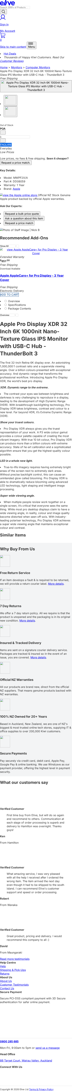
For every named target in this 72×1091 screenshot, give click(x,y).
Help (3, 966)
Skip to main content (13, 46)
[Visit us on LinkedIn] (36, 1080)
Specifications (16, 304)
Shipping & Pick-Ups (13, 970)
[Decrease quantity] (3, 132)
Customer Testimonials (14, 984)
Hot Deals (10, 53)
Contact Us (7, 988)
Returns (4, 973)
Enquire (6, 144)
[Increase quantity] (3, 141)
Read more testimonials (14, 959)
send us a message (47, 1047)
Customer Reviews (11, 61)
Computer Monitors (38, 67)
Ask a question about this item (24, 218)
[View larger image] (36, 86)
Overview (13, 301)
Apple (16, 188)
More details (56, 583)
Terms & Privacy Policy (41, 1089)
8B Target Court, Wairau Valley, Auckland (26, 1060)
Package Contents (19, 308)
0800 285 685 (9, 1041)
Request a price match (19, 223)
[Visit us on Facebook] (36, 1074)
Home (4, 67)
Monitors (16, 67)
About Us (6, 981)
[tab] (36, 301)
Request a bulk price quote (22, 213)
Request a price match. (15, 162)
